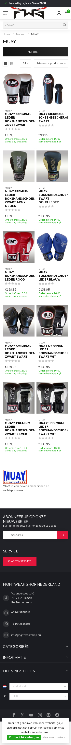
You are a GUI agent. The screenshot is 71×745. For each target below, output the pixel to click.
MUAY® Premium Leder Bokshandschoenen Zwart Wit (52, 428)
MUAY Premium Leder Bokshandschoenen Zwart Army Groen (19, 199)
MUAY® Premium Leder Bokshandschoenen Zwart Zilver (19, 428)
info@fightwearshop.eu (26, 635)
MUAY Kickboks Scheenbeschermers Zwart (52, 117)
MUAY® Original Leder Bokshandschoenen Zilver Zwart (19, 119)
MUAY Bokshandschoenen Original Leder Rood (19, 275)
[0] (66, 13)
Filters (33, 52)
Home (6, 34)
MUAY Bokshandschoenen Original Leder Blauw (52, 275)
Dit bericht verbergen (24, 737)
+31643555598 (20, 612)
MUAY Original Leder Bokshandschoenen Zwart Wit (52, 351)
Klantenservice (19, 561)
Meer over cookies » (54, 737)
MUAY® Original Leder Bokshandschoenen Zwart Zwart (19, 351)
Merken (20, 34)
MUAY (34, 34)
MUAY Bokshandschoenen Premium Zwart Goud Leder (52, 197)
